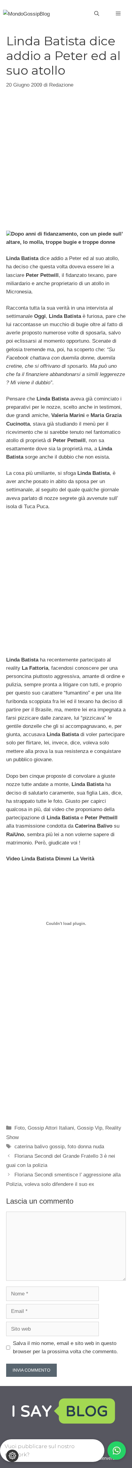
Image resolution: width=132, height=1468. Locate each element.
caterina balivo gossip (39, 1146)
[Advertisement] (66, 158)
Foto (19, 1128)
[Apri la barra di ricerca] (96, 13)
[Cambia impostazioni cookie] (12, 1456)
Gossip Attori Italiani (51, 1128)
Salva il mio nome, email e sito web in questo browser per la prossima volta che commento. (65, 1347)
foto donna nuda (86, 1146)
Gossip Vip (89, 1128)
